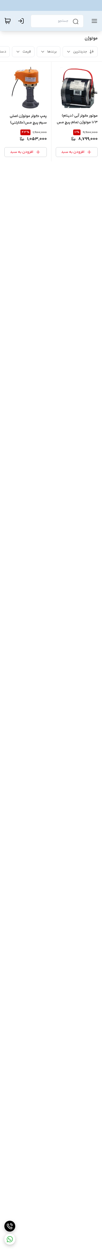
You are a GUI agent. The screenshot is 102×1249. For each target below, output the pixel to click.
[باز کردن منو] (93, 21)
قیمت (27, 51)
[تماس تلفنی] (9, 1226)
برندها (52, 51)
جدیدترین (80, 51)
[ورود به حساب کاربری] (22, 21)
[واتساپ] (9, 1239)
